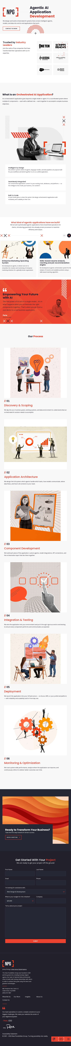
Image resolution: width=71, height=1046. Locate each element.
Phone (38, 879)
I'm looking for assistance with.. (15, 888)
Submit (35, 941)
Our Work (17, 997)
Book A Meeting (12, 837)
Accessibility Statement (9, 1034)
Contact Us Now (11, 28)
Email (7, 879)
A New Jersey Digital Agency (19, 969)
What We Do (6, 997)
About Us (39, 997)
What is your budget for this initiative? (17, 897)
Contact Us (6, 1000)
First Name (8, 869)
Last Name (39, 869)
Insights (27, 997)
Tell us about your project (13, 906)
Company (39, 897)
